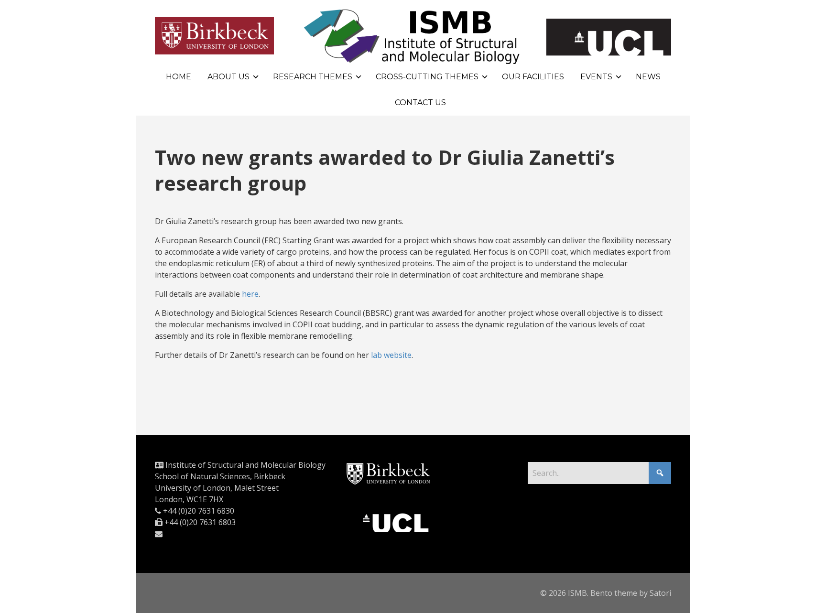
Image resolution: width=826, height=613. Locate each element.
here (250, 294)
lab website (391, 355)
